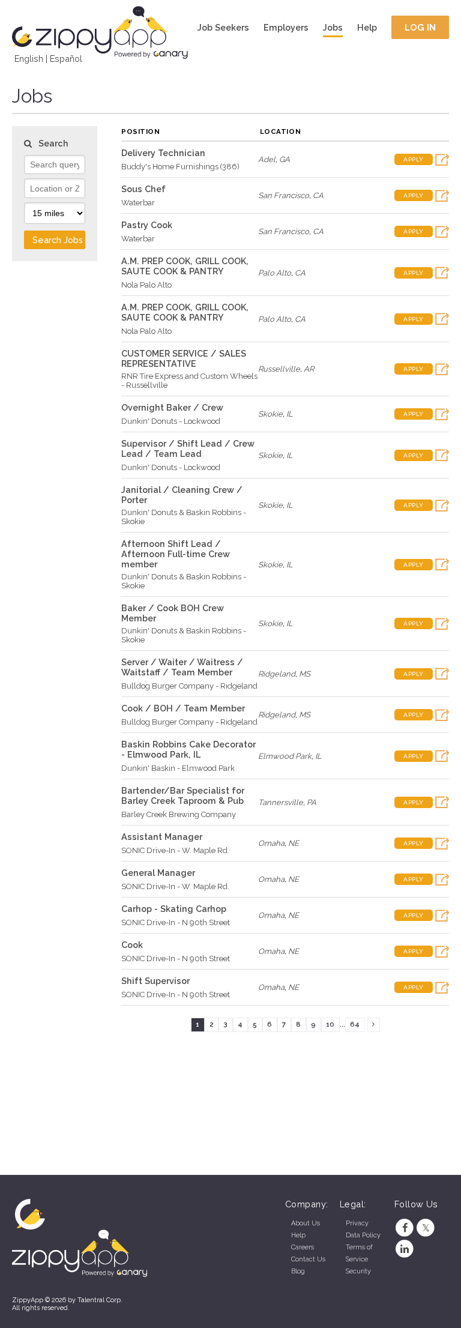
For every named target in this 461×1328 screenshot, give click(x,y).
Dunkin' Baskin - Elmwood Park (178, 768)
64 (355, 1024)
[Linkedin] (404, 1249)
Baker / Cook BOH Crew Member (172, 613)
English (28, 58)
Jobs (333, 27)
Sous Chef (143, 189)
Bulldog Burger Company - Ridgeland (189, 685)
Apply (413, 159)
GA (284, 159)
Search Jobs (57, 240)
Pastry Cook (146, 225)
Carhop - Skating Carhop (173, 909)
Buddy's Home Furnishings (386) (180, 166)
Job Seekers (223, 27)
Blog (298, 1271)
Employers (286, 27)
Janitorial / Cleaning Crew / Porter (182, 494)
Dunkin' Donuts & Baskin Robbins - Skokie (183, 517)
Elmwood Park (285, 756)
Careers (302, 1247)
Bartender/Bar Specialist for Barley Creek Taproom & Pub (182, 795)
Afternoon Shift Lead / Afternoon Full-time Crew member (175, 554)
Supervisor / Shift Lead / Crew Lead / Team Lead (188, 448)
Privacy (357, 1223)
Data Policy (363, 1235)
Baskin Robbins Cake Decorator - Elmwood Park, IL (188, 749)
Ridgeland (276, 673)
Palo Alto (274, 272)
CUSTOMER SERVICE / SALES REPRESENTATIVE (183, 358)
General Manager (158, 873)
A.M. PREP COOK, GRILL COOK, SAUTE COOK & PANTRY (185, 266)
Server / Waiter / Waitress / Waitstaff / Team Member (182, 667)
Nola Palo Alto (146, 284)
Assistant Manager (161, 837)
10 (330, 1024)
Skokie (270, 413)
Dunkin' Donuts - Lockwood (170, 421)
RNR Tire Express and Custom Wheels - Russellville (189, 381)
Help (367, 27)
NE (293, 843)
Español (66, 58)
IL (289, 413)
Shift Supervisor (155, 981)
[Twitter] (425, 1228)
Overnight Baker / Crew (172, 407)
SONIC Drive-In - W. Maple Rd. (175, 850)
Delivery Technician (163, 153)
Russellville (279, 368)
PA (311, 802)
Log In (420, 27)
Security (358, 1271)
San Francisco (283, 195)
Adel (267, 159)
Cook (132, 945)
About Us (305, 1223)
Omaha (271, 843)
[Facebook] (404, 1228)
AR (309, 368)
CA (318, 195)
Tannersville (280, 802)
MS (304, 673)
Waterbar (138, 202)
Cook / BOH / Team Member (183, 708)
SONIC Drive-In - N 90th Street (175, 922)
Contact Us (308, 1259)
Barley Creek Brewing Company (178, 814)
